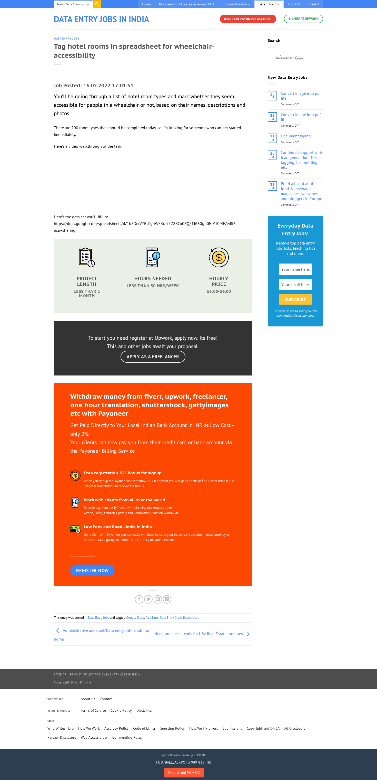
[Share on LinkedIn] (167, 599)
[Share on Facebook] (139, 599)
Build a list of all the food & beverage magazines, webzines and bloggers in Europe (301, 191)
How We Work (89, 728)
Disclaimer (144, 710)
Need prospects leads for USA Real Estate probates (199, 633)
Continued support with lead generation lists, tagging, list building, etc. (301, 160)
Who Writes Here (60, 728)
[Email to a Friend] (158, 599)
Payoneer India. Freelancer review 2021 (186, 4)
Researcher (190, 617)
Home (146, 4)
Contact (314, 4)
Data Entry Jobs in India (101, 19)
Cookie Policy (121, 710)
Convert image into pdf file (301, 96)
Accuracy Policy (116, 728)
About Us (294, 4)
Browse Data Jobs (235, 4)
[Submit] (97, 4)
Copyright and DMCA (263, 728)
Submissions (232, 728)
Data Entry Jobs (269, 4)
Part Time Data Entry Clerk (163, 617)
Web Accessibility (94, 737)
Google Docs (135, 617)
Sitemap (60, 674)
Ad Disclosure (294, 728)
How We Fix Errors (203, 728)
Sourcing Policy (172, 728)
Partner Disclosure (61, 737)
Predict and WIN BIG (184, 772)
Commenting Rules (127, 737)
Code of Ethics (144, 728)
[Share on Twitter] (148, 599)
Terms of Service (93, 710)
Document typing (296, 136)
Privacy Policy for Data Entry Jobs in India (105, 674)
